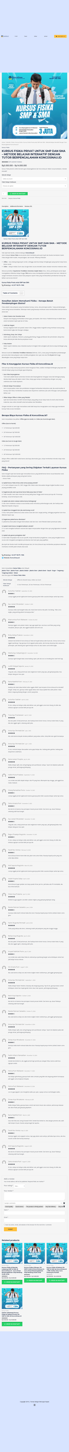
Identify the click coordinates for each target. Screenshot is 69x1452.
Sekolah (8, 142)
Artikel (45, 36)
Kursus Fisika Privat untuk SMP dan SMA (15, 239)
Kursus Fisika (18, 142)
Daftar (35, 36)
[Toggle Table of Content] (20, 293)
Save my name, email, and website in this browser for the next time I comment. (28, 1225)
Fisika (12, 142)
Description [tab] (5, 206)
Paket (25, 36)
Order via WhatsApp (18, 193)
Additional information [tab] (16, 206)
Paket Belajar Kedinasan (9, 182)
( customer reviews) (15, 162)
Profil (16, 36)
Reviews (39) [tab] (28, 206)
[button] (34, 1405)
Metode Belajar (6, 175)
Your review (8, 1191)
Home (3, 142)
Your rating (8, 1185)
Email (6, 1217)
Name (6, 1210)
